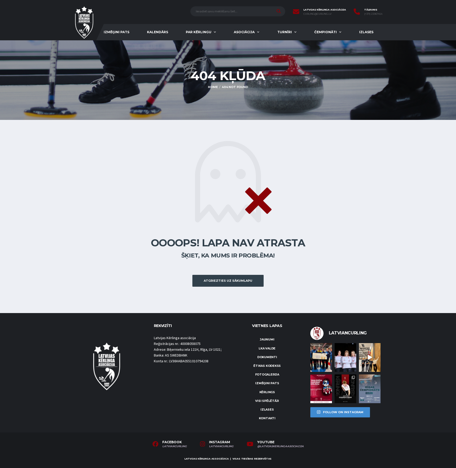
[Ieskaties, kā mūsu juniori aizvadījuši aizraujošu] (370, 357)
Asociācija (244, 32)
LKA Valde (267, 348)
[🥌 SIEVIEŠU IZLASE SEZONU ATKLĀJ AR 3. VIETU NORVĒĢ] (321, 357)
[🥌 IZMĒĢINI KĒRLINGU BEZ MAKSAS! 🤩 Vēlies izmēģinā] (321, 388)
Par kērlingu (198, 32)
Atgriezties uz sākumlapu (228, 280)
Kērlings (267, 392)
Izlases (366, 32)
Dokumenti (267, 357)
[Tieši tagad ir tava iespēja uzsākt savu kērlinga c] (345, 388)
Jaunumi (267, 339)
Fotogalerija (267, 374)
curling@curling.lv (317, 14)
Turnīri (284, 32)
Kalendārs (157, 32)
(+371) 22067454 (373, 14)
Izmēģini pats (116, 32)
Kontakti (267, 418)
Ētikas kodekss (267, 366)
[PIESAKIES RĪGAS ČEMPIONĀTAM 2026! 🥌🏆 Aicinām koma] (370, 388)
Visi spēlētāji (267, 401)
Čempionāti (325, 32)
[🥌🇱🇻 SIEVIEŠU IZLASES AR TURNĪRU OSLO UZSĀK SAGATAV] (345, 357)
